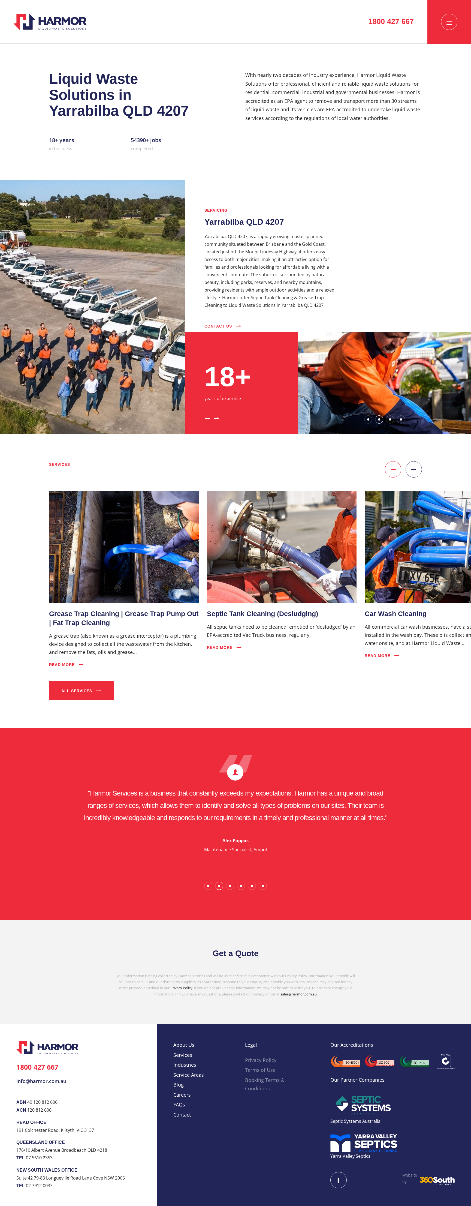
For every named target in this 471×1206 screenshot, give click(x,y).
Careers (182, 1094)
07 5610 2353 (39, 1158)
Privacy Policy (181, 987)
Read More (62, 664)
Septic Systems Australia (355, 1121)
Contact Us (218, 326)
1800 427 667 (391, 21)
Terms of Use (260, 1070)
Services (182, 1055)
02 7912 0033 (39, 1186)
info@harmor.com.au (41, 1081)
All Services (77, 691)
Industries (184, 1064)
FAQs (179, 1104)
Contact (182, 1114)
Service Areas (188, 1075)
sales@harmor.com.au (298, 994)
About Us (183, 1045)
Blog (178, 1084)
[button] (207, 418)
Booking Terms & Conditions (265, 1084)
